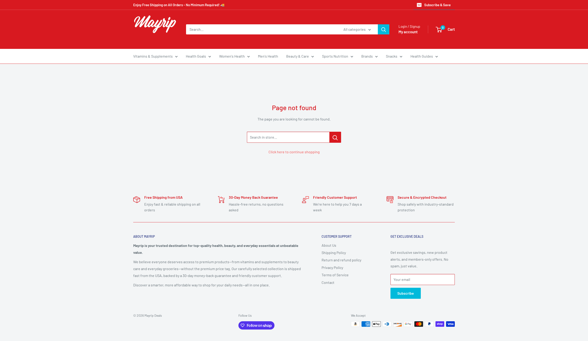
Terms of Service (335, 275)
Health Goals (196, 56)
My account (408, 31)
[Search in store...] (335, 137)
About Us (329, 245)
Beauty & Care (297, 56)
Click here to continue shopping (294, 152)
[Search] (383, 29)
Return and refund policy (341, 260)
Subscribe (405, 293)
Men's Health (268, 56)
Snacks (391, 56)
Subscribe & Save (437, 5)
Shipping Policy (334, 252)
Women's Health (232, 56)
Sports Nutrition (335, 56)
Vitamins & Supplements (153, 56)
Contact (328, 282)
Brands (367, 56)
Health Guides (421, 56)
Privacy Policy (332, 267)
